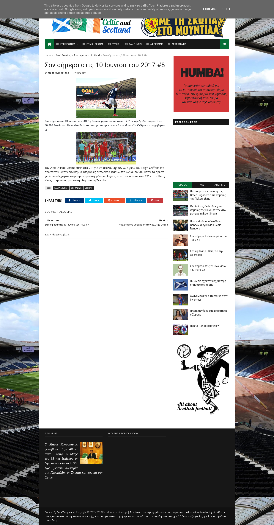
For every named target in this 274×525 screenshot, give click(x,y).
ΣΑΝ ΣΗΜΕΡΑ (135, 44)
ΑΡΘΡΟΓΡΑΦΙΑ (179, 44)
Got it (226, 9)
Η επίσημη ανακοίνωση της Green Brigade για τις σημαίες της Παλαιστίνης (208, 195)
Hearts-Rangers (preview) (205, 325)
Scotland (95, 55)
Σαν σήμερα (80, 55)
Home (48, 55)
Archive (220, 185)
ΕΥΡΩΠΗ (116, 44)
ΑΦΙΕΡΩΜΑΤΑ (156, 44)
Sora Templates (65, 512)
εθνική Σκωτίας (62, 55)
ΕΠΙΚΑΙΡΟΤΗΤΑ (67, 44)
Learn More (210, 9)
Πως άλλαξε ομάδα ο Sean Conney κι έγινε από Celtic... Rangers (206, 225)
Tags (201, 185)
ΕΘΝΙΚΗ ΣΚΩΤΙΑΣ (94, 44)
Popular (182, 185)
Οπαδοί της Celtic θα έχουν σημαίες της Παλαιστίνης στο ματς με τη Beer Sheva (208, 210)
